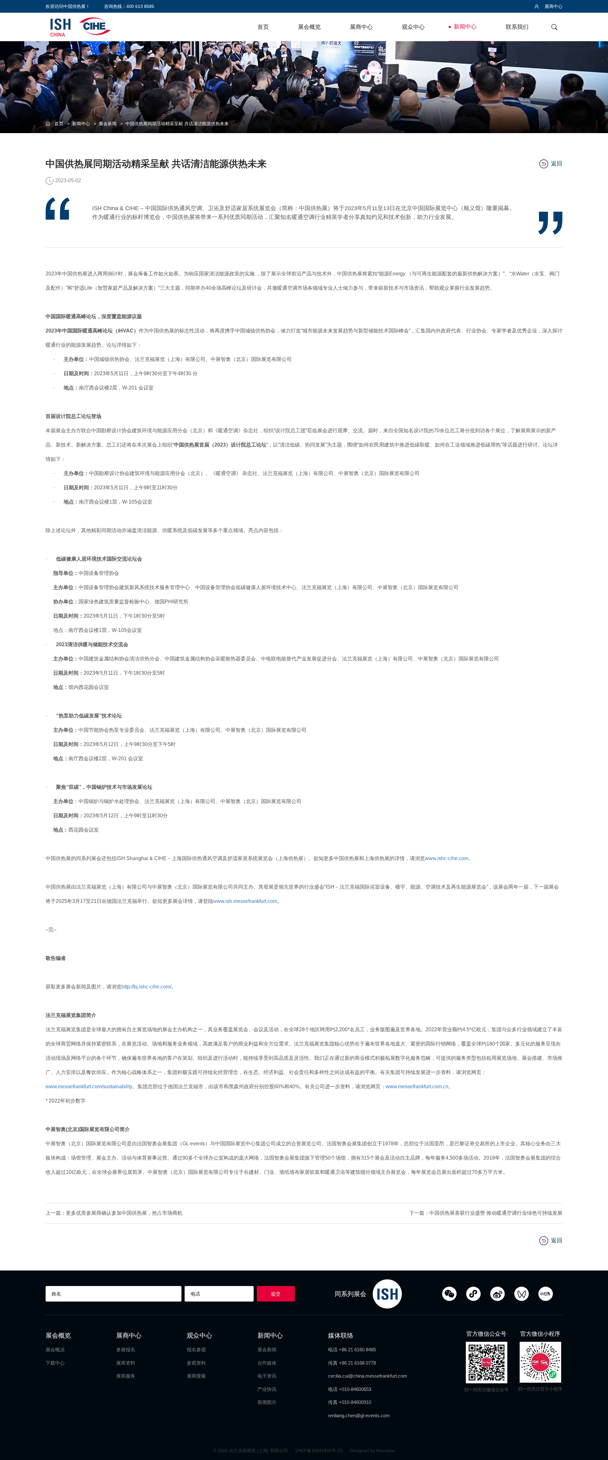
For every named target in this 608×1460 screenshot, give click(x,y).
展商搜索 (196, 1376)
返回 (556, 163)
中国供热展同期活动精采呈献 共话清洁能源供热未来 (177, 123)
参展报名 (125, 1349)
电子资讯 (266, 1376)
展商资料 (125, 1363)
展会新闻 (108, 123)
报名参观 (196, 1349)
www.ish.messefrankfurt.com (245, 901)
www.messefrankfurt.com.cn (417, 1086)
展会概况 (55, 1349)
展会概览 (309, 27)
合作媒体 (266, 1363)
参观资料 (196, 1363)
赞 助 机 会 (595, 648)
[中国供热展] (80, 26)
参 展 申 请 (595, 597)
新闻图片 (266, 1402)
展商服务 (125, 1376)
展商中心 (552, 6)
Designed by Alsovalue (372, 1450)
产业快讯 (266, 1389)
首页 (263, 27)
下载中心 (55, 1363)
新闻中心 (465, 26)
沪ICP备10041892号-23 (319, 1450)
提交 (276, 1293)
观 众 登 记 (595, 622)
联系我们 (517, 27)
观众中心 (413, 27)
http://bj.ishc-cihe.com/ (146, 986)
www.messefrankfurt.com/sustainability (89, 1086)
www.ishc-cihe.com (446, 858)
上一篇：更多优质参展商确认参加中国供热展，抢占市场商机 (114, 1213)
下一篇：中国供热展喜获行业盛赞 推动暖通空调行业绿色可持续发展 (485, 1213)
